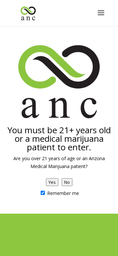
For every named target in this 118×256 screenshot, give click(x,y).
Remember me (62, 193)
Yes (52, 182)
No (67, 182)
